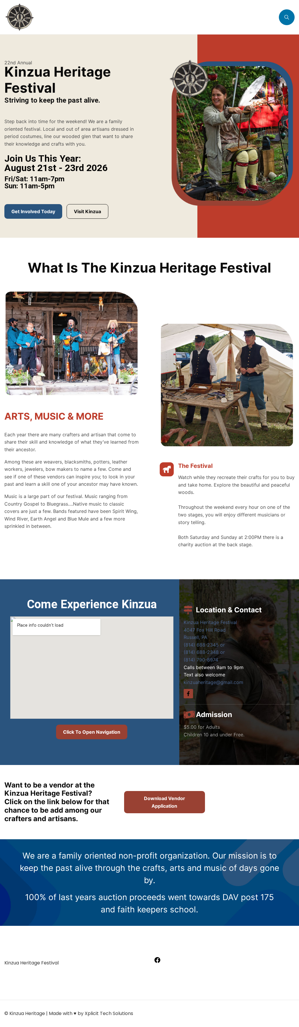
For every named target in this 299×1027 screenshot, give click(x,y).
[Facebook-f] (188, 693)
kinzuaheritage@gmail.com (213, 682)
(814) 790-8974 (201, 660)
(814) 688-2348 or (204, 652)
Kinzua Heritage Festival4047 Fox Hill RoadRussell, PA (210, 629)
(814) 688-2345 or (204, 645)
